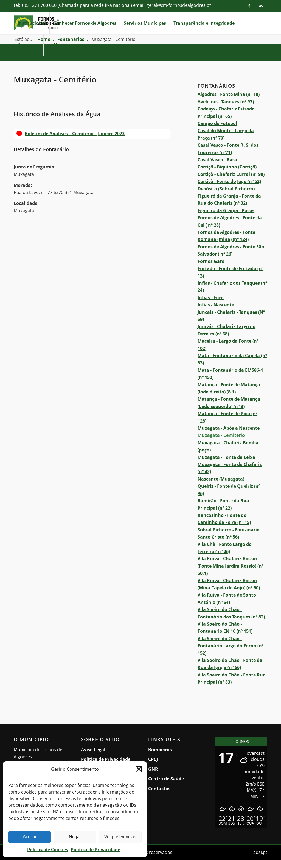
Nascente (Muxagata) (221, 479)
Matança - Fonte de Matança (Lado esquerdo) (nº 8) (229, 402)
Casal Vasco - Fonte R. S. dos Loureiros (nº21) (228, 148)
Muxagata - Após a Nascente (229, 428)
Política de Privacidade (95, 850)
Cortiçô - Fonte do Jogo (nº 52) (229, 181)
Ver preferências (120, 836)
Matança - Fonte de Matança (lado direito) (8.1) (229, 388)
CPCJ (153, 759)
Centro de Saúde (166, 779)
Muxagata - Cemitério (221, 435)
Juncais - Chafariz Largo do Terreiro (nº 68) (226, 330)
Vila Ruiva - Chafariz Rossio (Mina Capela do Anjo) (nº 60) (229, 584)
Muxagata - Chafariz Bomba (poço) (228, 446)
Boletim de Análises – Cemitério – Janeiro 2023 (97, 133)
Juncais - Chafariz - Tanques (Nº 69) (231, 315)
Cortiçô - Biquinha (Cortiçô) (227, 167)
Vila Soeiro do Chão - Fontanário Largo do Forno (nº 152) (230, 646)
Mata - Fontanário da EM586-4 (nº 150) (230, 373)
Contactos (159, 789)
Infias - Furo (211, 298)
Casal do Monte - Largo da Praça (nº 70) (226, 134)
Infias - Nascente (216, 305)
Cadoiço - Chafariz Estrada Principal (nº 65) (226, 112)
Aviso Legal (93, 750)
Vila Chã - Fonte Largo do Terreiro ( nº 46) (225, 547)
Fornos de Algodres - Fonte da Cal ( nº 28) (230, 221)
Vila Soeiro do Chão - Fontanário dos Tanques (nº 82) (231, 613)
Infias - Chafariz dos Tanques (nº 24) (232, 286)
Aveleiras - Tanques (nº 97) (226, 102)
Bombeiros (160, 750)
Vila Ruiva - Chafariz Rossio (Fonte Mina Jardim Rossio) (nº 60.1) (230, 566)
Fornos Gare (211, 261)
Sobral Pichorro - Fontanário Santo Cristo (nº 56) (229, 533)
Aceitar (29, 836)
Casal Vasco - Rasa (217, 160)
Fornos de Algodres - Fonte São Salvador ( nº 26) (231, 250)
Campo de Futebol (217, 123)
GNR (153, 769)
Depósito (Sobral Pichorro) (226, 189)
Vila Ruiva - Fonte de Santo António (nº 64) (227, 598)
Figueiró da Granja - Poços (226, 210)
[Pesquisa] (55, 45)
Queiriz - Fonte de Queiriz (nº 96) (229, 489)
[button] (139, 769)
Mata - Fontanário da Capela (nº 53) (232, 359)
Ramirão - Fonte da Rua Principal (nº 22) (223, 504)
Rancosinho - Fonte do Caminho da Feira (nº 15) (224, 518)
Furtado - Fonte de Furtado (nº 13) (230, 272)
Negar (75, 836)
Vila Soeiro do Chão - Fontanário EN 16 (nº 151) (225, 627)
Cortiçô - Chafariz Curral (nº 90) (231, 174)
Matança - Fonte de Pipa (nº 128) (227, 417)
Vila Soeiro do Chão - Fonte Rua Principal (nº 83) (232, 678)
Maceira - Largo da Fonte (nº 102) (228, 344)
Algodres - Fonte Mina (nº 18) (229, 94)
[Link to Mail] (261, 6)
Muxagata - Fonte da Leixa (226, 457)
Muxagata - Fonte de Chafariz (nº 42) (230, 468)
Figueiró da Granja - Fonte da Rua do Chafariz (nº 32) (229, 199)
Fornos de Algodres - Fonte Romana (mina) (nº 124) (226, 235)
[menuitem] (31, 23)
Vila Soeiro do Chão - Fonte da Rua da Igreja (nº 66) (230, 663)
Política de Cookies (47, 850)
